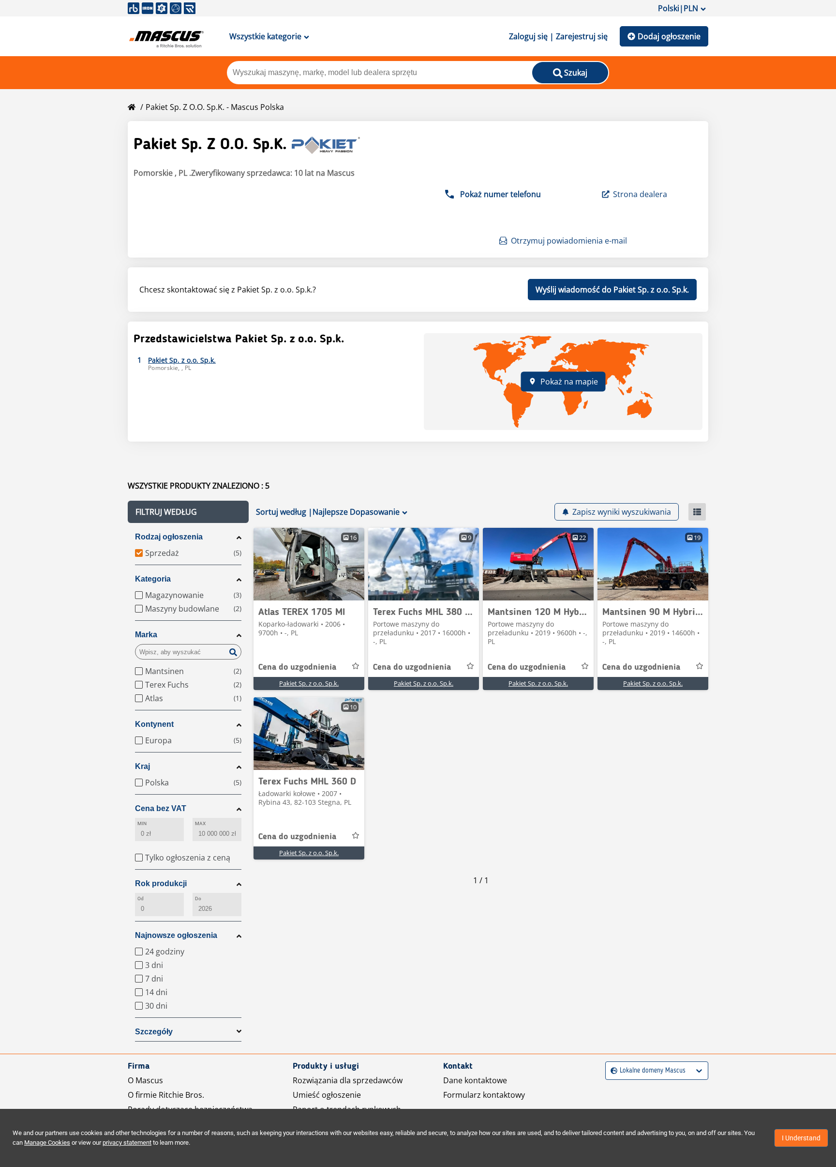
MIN (142, 823)
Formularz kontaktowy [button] (484, 1095)
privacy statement (127, 1142)
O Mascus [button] (145, 1080)
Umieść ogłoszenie (327, 1095)
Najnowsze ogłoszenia (176, 935)
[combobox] (612, 1071)
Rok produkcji (161, 883)
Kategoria (153, 579)
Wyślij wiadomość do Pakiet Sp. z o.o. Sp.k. (612, 289)
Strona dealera (640, 194)
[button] (188, 512)
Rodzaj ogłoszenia (169, 537)
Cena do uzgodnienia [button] (297, 667)
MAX (200, 823)
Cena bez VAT (160, 808)
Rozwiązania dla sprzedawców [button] (348, 1080)
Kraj (142, 766)
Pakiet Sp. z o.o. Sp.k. (309, 683)
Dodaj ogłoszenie (669, 36)
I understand (801, 1138)
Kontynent (154, 724)
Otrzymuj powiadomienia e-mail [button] (569, 240)
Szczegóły (154, 1032)
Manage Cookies (47, 1142)
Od (140, 898)
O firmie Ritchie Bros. (166, 1095)
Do (198, 898)
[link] (309, 564)
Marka (146, 634)
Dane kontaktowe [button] (475, 1080)
